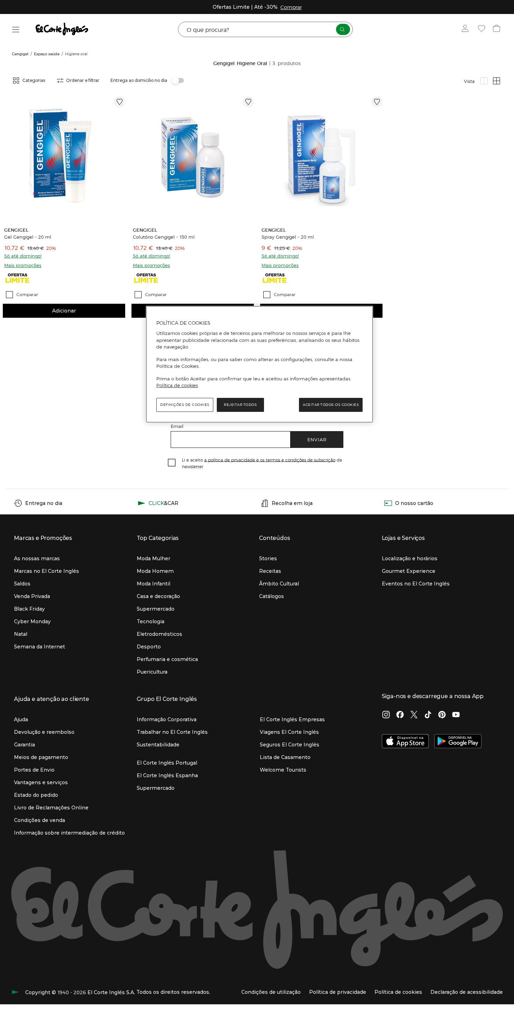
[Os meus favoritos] (482, 29)
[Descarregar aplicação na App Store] (405, 742)
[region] (259, 364)
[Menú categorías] (16, 29)
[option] (64, 157)
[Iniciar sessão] (467, 29)
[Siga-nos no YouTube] (456, 715)
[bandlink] (291, 6)
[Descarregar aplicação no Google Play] (457, 742)
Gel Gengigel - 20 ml (27, 237)
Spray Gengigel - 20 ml (288, 237)
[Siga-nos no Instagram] (386, 715)
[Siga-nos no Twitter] (414, 715)
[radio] (483, 80)
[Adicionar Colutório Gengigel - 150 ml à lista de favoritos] (248, 101)
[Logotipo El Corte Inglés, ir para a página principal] (62, 29)
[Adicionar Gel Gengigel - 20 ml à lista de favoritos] (119, 101)
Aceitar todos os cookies (331, 404)
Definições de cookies (184, 404)
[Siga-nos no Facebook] (400, 715)
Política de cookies (177, 385)
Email (177, 426)
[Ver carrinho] (497, 29)
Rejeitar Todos (240, 404)
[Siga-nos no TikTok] (428, 715)
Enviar (317, 439)
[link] (64, 157)
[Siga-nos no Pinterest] (442, 715)
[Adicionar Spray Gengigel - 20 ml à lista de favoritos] (377, 101)
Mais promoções (22, 265)
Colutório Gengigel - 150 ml (164, 237)
